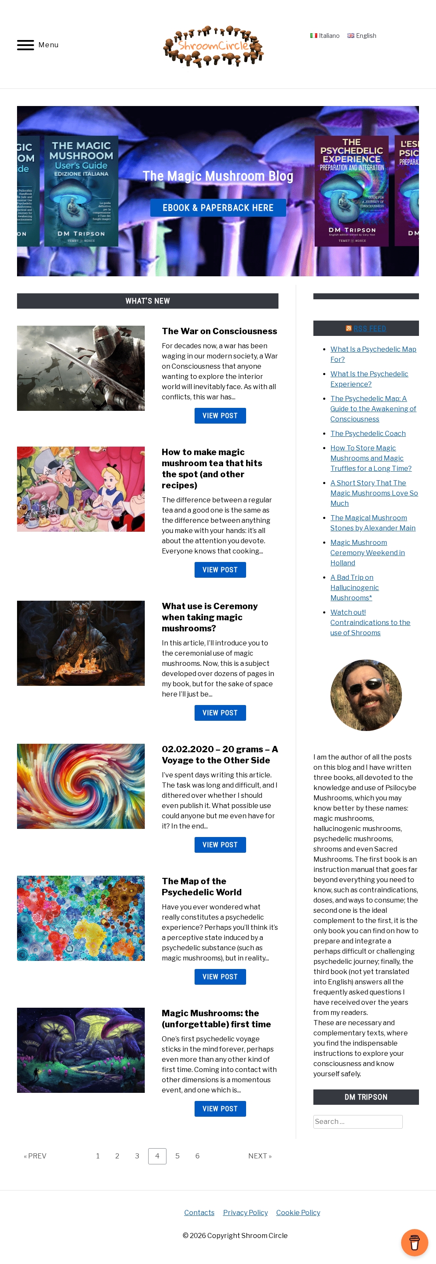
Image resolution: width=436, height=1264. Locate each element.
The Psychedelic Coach (368, 434)
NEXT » (260, 1156)
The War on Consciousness (219, 331)
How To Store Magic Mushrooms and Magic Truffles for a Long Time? (371, 458)
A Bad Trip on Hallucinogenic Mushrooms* (354, 587)
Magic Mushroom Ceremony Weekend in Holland (367, 553)
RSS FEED (370, 328)
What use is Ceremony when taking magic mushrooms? (210, 617)
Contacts (199, 1213)
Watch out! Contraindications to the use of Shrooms (370, 622)
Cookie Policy (298, 1213)
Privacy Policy (245, 1213)
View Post (220, 416)
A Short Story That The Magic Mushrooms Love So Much (374, 493)
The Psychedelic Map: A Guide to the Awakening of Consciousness (373, 409)
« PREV (35, 1156)
